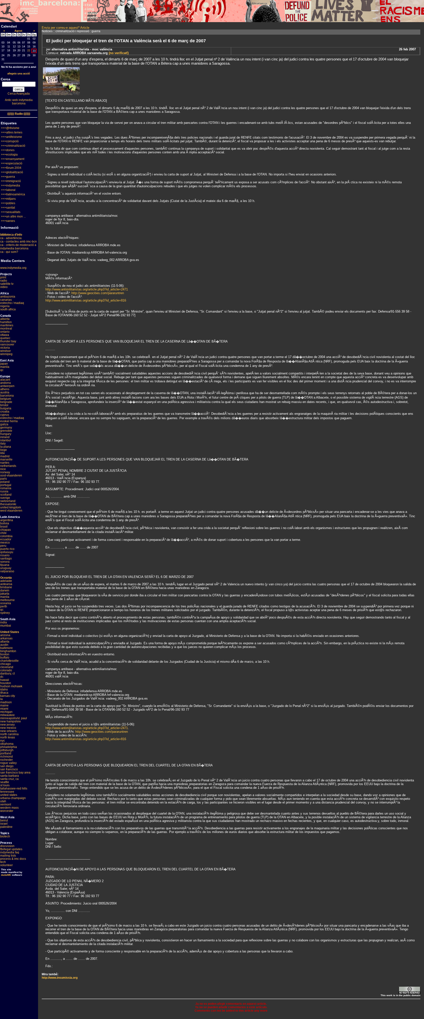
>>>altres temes (11, 132)
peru (3, 545)
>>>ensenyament (12, 159)
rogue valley (8, 763)
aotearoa (6, 584)
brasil (4, 526)
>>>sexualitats (10, 212)
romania (5, 488)
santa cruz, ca (9, 779)
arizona (5, 635)
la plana (5, 446)
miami (4, 708)
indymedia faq (9, 852)
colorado (6, 670)
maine (4, 705)
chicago (5, 664)
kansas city (7, 696)
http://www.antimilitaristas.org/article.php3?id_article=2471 (86, 289)
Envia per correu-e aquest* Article (65, 27)
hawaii (4, 680)
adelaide (6, 581)
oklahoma (6, 744)
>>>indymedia (10, 185)
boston (4, 654)
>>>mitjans (8, 199)
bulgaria (5, 408)
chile (3, 533)
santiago (6, 558)
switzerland (7, 501)
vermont (5, 804)
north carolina (9, 734)
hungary (5, 434)
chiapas (5, 529)
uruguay (5, 568)
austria (4, 392)
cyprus (4, 414)
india (3, 622)
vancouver (7, 344)
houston (5, 683)
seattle (4, 782)
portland (5, 753)
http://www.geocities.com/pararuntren (97, 293)
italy (3, 443)
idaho (4, 689)
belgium (5, 399)
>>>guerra (8, 176)
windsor (5, 351)
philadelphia (8, 747)
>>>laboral (8, 190)
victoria (5, 347)
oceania (5, 603)
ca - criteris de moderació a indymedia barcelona (18, 246)
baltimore (6, 648)
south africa (8, 309)
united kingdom (10, 507)
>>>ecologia (9, 154)
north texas (7, 737)
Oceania (6, 577)
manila (4, 367)
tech (3, 862)
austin (4, 644)
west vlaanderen (11, 510)
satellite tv (6, 284)
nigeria (5, 306)
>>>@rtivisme (10, 128)
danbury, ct (7, 673)
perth (3, 606)
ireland (5, 437)
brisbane (6, 587)
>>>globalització (12, 172)
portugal (5, 485)
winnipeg (6, 354)
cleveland (6, 667)
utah (3, 801)
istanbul (5, 440)
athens (4, 389)
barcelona (7, 395)
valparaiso (7, 571)
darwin (4, 590)
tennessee (7, 791)
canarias (6, 299)
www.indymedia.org (13, 268)
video (4, 287)
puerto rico (7, 549)
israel (4, 823)
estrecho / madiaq (12, 303)
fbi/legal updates (11, 849)
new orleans (8, 731)
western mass (9, 807)
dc (1, 676)
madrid (5, 456)
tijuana (4, 565)
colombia (6, 536)
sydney (5, 613)
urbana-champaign (13, 798)
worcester (6, 811)
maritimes (6, 325)
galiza (4, 424)
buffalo (4, 657)
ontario (5, 331)
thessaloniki (8, 504)
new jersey (7, 724)
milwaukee (7, 715)
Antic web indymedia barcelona (19, 101)
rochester (6, 759)
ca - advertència (11, 238)
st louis (5, 785)
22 (28, 50)
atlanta (4, 641)
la (1, 699)
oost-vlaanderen (11, 475)
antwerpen (7, 386)
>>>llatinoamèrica (13, 194)
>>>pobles (8, 203)
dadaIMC (6, 875)
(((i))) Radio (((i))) (18, 113)
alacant (5, 379)
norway (5, 472)
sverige (5, 498)
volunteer (6, 865)
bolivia (4, 523)
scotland (6, 494)
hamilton (6, 322)
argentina (6, 520)
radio (3, 280)
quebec (5, 338)
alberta (5, 319)
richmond (6, 756)
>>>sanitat (8, 207)
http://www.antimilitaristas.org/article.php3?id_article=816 (85, 300)
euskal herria (9, 421)
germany (6, 427)
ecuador (5, 539)
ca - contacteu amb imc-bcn (18, 241)
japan (4, 363)
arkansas (6, 638)
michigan (6, 712)
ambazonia (7, 296)
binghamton (8, 651)
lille (2, 453)
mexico (5, 542)
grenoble (6, 430)
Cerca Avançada (19, 93)
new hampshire (10, 721)
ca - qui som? (9, 252)
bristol (4, 405)
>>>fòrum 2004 (11, 168)
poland (5, 482)
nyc (2, 740)
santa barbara (9, 775)
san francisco (9, 769)
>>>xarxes (8, 221)
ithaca (4, 692)
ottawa (4, 335)
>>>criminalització (13, 145)
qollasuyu (6, 552)
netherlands (8, 466)
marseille (6, 459)
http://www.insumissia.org (60, 977)
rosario (5, 555)
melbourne (7, 600)
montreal (6, 328)
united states (8, 795)
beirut (4, 820)
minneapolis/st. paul (13, 718)
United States (9, 632)
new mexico (8, 728)
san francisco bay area (15, 772)
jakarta (4, 593)
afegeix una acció (18, 73)
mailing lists (8, 855)
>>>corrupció (10, 141)
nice (3, 469)
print (3, 277)
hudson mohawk (11, 686)
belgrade (6, 402)
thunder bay (8, 341)
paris (3, 478)
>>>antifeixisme (11, 137)
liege (3, 450)
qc (1, 370)
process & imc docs (13, 859)
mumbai (5, 625)
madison (6, 702)
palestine (6, 827)
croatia (4, 411)
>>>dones (7, 150)
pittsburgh (6, 750)
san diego (6, 766)
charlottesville (9, 660)
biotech (5, 836)
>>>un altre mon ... (13, 216)
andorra (5, 383)
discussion (7, 846)
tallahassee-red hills (13, 788)
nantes (4, 462)
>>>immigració (11, 181)
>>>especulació (11, 163)
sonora (5, 561)
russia (4, 491)
